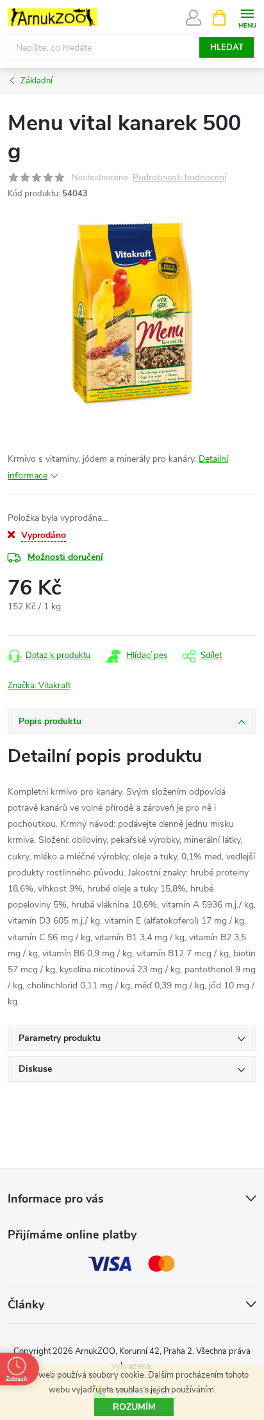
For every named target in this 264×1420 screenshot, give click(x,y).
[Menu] (247, 17)
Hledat (226, 47)
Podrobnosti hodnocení (179, 178)
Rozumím (134, 1407)
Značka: (39, 685)
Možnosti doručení (65, 557)
